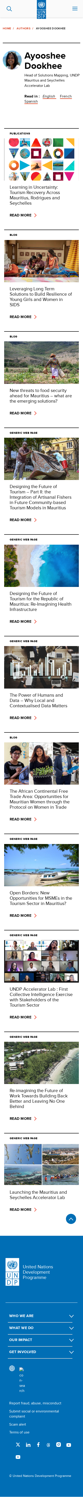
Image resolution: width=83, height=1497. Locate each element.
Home (7, 28)
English (49, 96)
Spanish (31, 101)
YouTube (68, 1444)
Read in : (32, 96)
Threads (48, 1444)
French (66, 96)
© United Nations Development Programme (40, 1476)
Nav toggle (74, 9)
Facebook (38, 1444)
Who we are (21, 1315)
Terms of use (19, 1432)
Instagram (58, 1444)
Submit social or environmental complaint (34, 1414)
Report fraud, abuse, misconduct (35, 1403)
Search (9, 9)
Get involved (22, 1351)
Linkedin (28, 1444)
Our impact (20, 1339)
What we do (21, 1327)
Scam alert (17, 1424)
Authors (23, 28)
